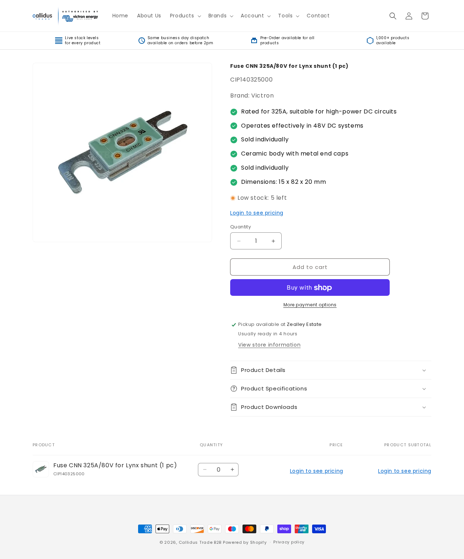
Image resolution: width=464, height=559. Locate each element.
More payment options (310, 305)
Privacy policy (288, 542)
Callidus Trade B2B (200, 542)
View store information (269, 344)
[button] (185, 15)
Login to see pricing (256, 213)
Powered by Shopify (245, 542)
